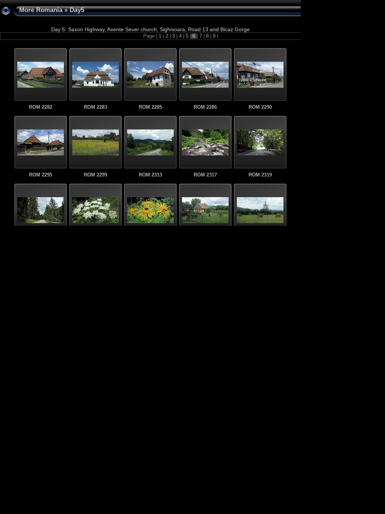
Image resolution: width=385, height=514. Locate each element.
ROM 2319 (260, 175)
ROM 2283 (95, 107)
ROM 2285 (150, 107)
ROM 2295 (40, 175)
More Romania (40, 10)
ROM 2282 (40, 107)
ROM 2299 (95, 175)
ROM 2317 (205, 175)
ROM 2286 (205, 107)
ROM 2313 (150, 175)
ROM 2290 (260, 107)
